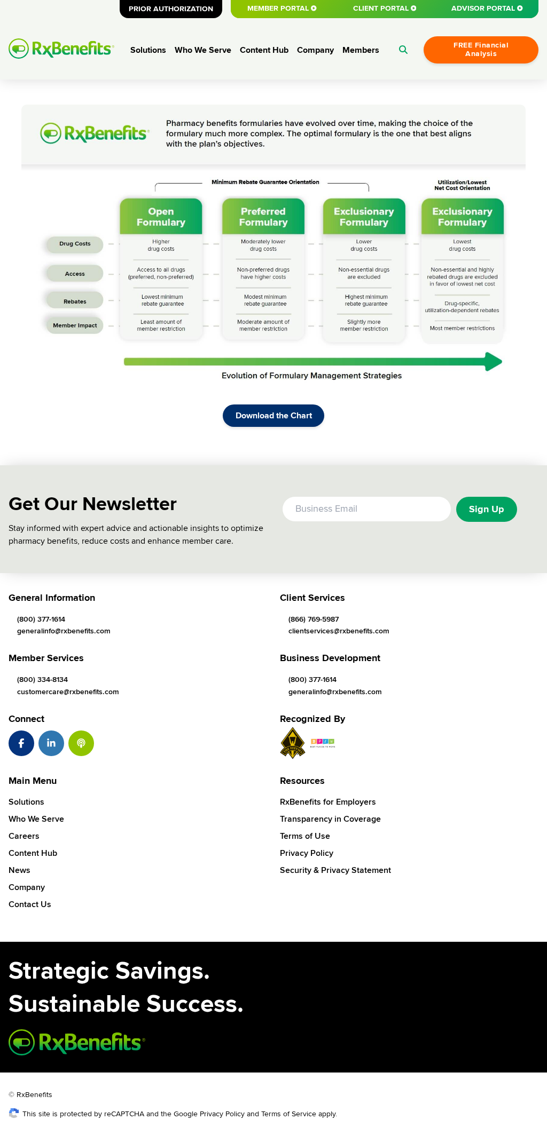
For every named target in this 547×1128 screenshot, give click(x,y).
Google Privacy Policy (209, 1113)
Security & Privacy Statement (335, 870)
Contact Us (30, 904)
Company (315, 50)
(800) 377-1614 (41, 619)
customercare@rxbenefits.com (68, 691)
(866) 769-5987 (313, 619)
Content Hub (264, 50)
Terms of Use (305, 836)
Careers (24, 836)
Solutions (148, 50)
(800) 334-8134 (42, 679)
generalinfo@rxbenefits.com (64, 631)
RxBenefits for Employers (328, 802)
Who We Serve (203, 50)
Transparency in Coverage (330, 819)
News (19, 870)
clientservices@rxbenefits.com (338, 631)
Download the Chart (274, 415)
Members (360, 50)
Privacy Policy (306, 853)
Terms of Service (288, 1113)
